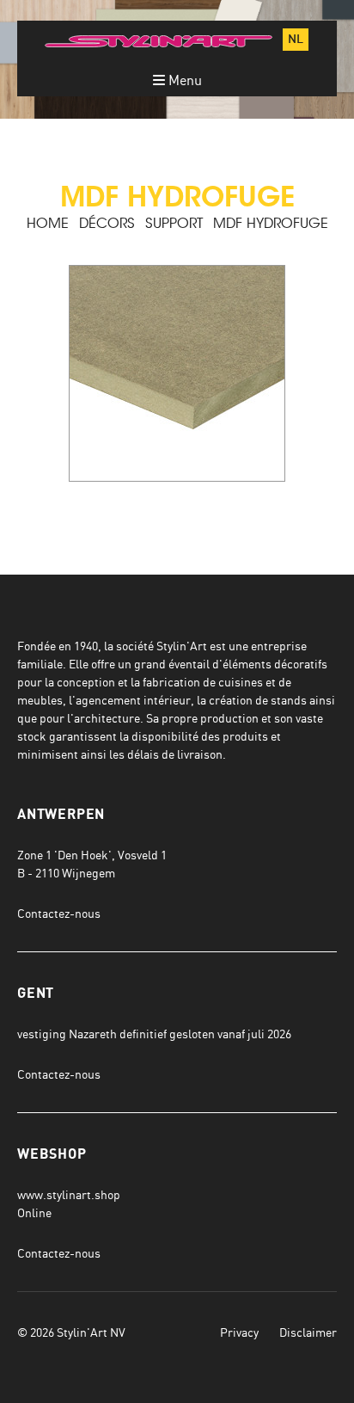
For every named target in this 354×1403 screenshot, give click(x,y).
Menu (183, 80)
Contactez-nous (59, 913)
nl (295, 40)
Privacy (239, 1332)
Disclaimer (308, 1332)
